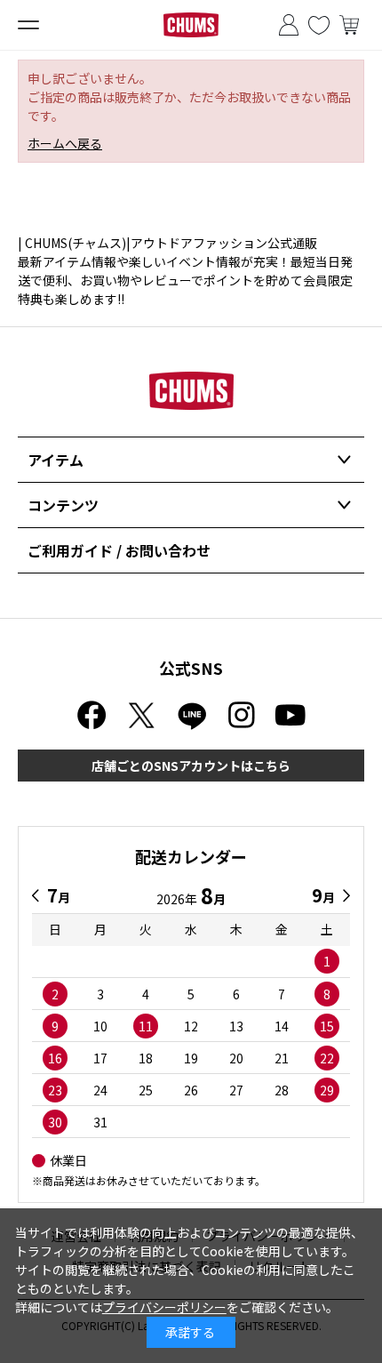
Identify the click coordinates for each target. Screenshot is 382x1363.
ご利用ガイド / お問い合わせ (119, 550)
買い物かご (349, 25)
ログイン (289, 25)
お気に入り (319, 25)
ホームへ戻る (65, 143)
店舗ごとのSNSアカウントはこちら (191, 765)
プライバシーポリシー (164, 1307)
